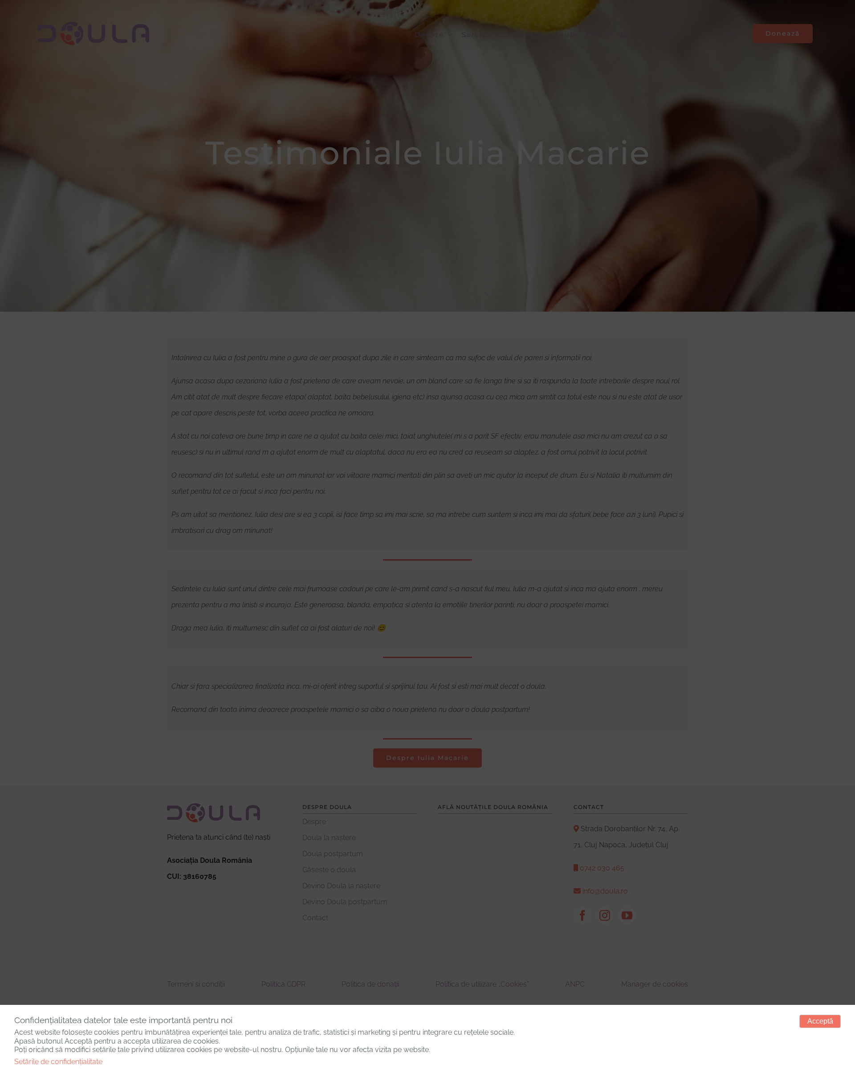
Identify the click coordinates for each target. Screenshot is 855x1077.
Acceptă (820, 1021)
